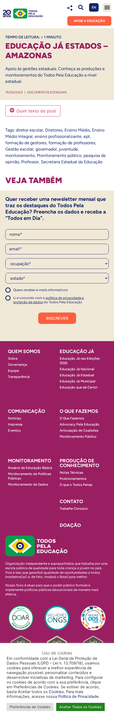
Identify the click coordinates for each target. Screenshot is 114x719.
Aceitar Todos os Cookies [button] (80, 707)
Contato (71, 501)
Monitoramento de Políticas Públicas (29, 476)
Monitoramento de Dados (28, 484)
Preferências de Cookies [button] (30, 707)
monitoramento (20, 155)
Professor (30, 161)
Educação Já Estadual (77, 375)
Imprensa (15, 424)
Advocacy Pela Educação (79, 424)
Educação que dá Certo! (79, 387)
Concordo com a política (24, 292)
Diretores (53, 130)
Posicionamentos (73, 479)
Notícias (14, 418)
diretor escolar (29, 130)
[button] (80, 7)
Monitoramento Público (78, 436)
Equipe (13, 371)
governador (46, 149)
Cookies (56, 691)
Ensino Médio (77, 130)
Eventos (14, 430)
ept (87, 136)
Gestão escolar (19, 149)
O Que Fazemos (72, 418)
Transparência (19, 377)
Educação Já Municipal (77, 381)
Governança (17, 365)
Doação (70, 525)
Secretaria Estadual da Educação (71, 161)
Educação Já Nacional (77, 369)
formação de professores (72, 142)
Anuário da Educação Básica (30, 468)
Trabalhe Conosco (74, 508)
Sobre (12, 358)
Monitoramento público (59, 155)
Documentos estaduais (47, 92)
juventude (68, 149)
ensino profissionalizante (58, 136)
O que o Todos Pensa (76, 485)
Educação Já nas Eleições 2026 (80, 360)
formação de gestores (25, 142)
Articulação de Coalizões (79, 430)
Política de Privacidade (78, 696)
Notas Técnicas (71, 472)
